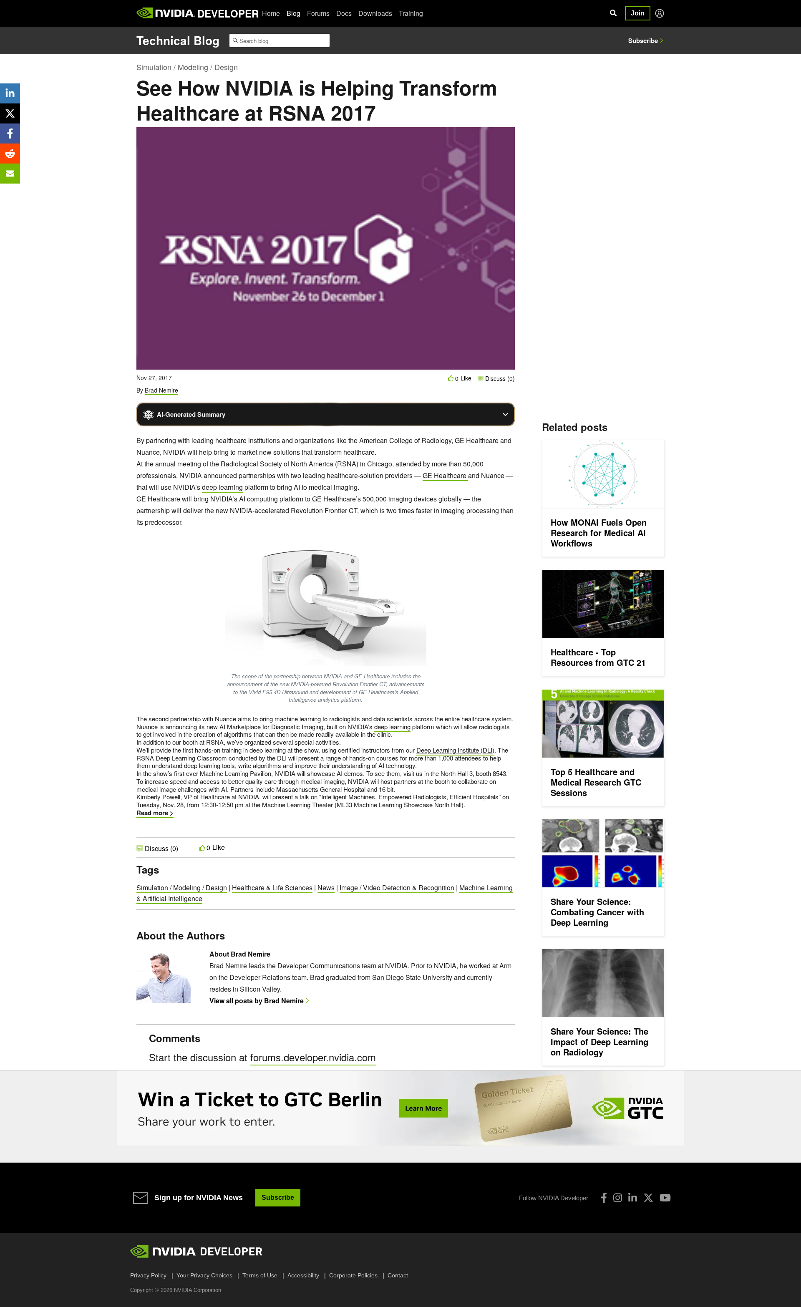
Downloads (375, 13)
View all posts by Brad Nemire (256, 1000)
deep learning (222, 487)
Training (411, 13)
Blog (293, 13)
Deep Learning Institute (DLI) (455, 749)
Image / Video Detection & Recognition (397, 887)
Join (638, 13)
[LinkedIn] (632, 1198)
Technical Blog (177, 40)
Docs (344, 13)
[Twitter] (648, 1198)
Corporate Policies (353, 1275)
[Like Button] (451, 378)
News (326, 887)
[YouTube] (665, 1198)
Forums (318, 13)
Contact (398, 1275)
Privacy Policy (148, 1275)
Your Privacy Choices (204, 1275)
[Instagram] (617, 1198)
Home (271, 13)
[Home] (165, 13)
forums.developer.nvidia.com (313, 1057)
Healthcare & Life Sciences (272, 887)
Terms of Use (259, 1275)
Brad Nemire (161, 390)
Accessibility (303, 1275)
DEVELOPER (228, 13)
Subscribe (643, 40)
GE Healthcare (445, 475)
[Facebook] (604, 1198)
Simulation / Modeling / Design (187, 67)
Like (466, 378)
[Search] (613, 13)
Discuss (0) (499, 378)
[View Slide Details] (400, 1108)
